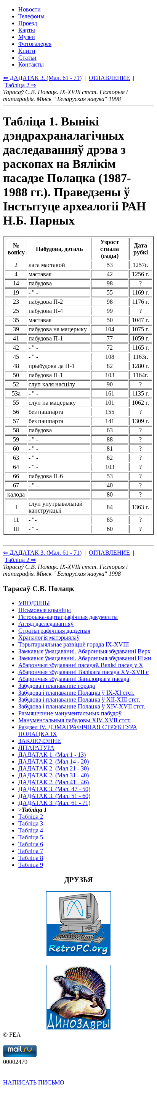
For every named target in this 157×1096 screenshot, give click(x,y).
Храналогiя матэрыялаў (49, 637)
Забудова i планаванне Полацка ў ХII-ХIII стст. (79, 699)
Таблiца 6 (30, 844)
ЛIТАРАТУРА (36, 747)
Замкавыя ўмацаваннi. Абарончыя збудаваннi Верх (84, 651)
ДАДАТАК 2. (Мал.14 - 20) (53, 761)
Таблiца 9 (30, 864)
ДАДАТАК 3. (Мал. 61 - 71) (54, 803)
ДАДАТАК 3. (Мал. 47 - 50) (54, 789)
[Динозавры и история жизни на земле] (78, 1027)
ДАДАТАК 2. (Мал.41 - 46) (53, 782)
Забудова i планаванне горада (56, 685)
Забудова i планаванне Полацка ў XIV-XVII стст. (81, 706)
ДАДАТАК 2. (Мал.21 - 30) (53, 768)
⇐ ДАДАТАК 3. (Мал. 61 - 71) (42, 552)
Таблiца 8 (30, 858)
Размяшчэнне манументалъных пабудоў (70, 713)
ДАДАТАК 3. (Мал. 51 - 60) (54, 796)
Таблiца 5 (30, 837)
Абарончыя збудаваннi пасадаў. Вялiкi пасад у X (80, 665)
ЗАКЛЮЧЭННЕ (39, 741)
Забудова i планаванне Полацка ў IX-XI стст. (76, 692)
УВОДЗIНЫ (34, 603)
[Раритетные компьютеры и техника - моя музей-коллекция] (78, 954)
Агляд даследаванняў (46, 623)
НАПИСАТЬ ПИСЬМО (33, 1082)
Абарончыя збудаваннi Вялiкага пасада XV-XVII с (83, 672)
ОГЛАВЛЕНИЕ (109, 552)
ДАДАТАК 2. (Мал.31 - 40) (53, 775)
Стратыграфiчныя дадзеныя (54, 630)
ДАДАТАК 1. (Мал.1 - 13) (52, 754)
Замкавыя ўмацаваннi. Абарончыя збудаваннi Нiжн (84, 658)
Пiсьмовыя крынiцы (44, 610)
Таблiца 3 (30, 823)
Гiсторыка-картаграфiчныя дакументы (68, 617)
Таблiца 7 (30, 851)
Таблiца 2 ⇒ (20, 560)
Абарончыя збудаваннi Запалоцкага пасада (73, 679)
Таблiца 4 (30, 830)
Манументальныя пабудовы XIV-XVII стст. (74, 720)
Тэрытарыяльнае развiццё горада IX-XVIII (73, 644)
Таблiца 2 (30, 816)
